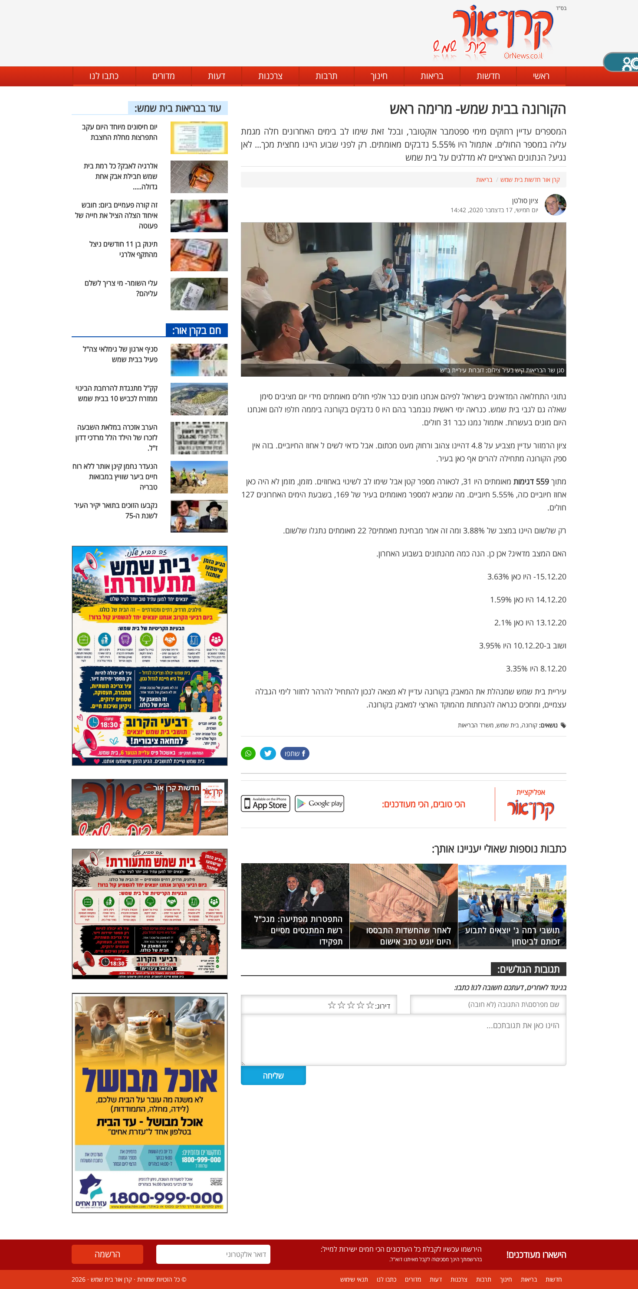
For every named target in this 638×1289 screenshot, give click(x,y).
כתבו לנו (103, 76)
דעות (216, 76)
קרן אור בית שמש (111, 1279)
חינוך (379, 76)
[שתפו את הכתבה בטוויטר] (268, 753)
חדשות (488, 76)
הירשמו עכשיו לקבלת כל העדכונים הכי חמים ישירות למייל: (401, 1249)
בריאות (432, 76)
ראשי (541, 76)
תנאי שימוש (354, 1279)
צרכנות (270, 76)
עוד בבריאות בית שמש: (178, 107)
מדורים (163, 76)
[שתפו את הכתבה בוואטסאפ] (248, 753)
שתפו (292, 753)
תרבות (327, 76)
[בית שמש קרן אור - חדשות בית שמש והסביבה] (492, 32)
